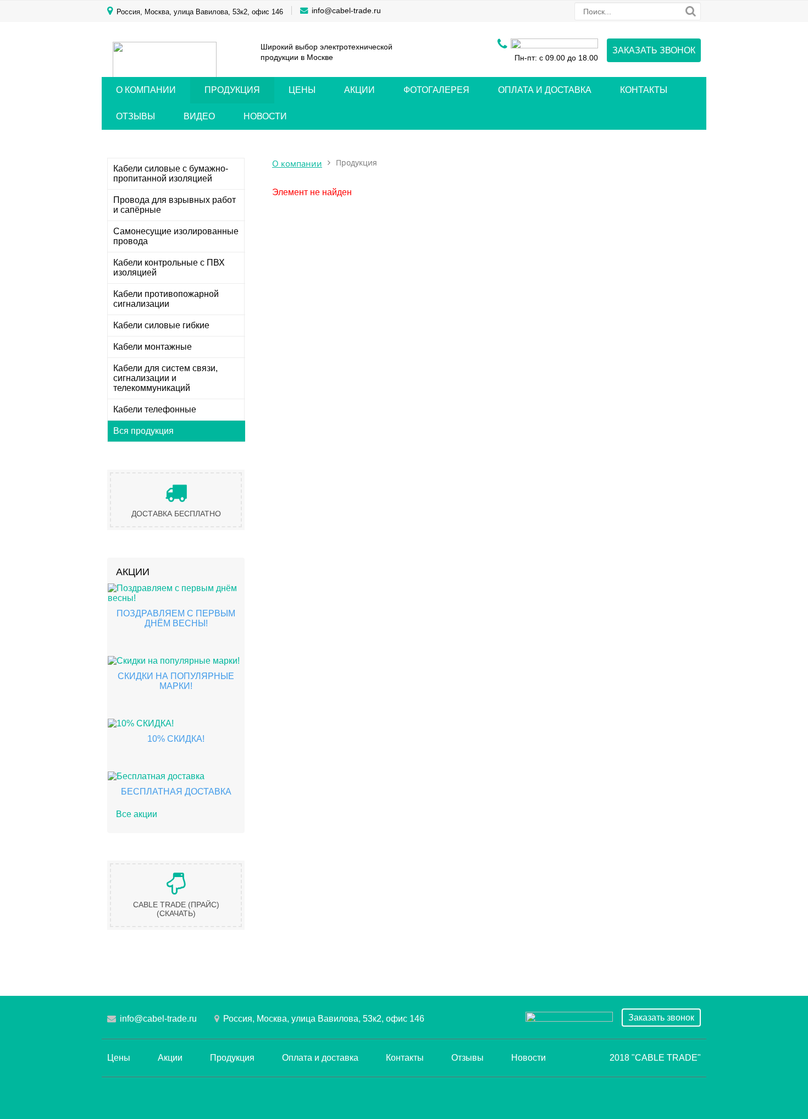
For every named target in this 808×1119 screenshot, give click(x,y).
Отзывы (135, 116)
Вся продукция (143, 431)
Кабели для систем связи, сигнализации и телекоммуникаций (165, 378)
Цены (302, 90)
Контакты (643, 90)
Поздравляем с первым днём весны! (176, 618)
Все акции (136, 814)
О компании (146, 90)
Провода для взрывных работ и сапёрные (174, 204)
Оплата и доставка (544, 90)
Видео (199, 116)
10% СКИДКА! (175, 738)
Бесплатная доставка (176, 791)
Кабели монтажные (152, 346)
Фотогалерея (436, 90)
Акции (359, 90)
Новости (265, 116)
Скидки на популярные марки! (176, 681)
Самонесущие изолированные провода (176, 236)
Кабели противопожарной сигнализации (166, 298)
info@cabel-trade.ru (346, 10)
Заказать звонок (653, 50)
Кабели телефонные (154, 409)
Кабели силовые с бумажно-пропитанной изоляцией (170, 173)
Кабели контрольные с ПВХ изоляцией (169, 267)
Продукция (232, 90)
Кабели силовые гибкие (161, 325)
